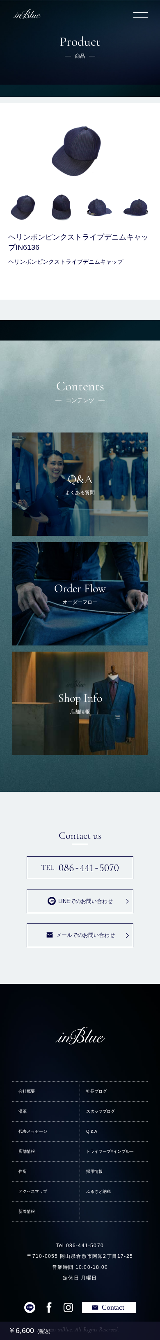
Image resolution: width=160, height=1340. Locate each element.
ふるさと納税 (98, 1191)
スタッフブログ (100, 1111)
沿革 (22, 1111)
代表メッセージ (32, 1131)
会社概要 (26, 1091)
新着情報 (26, 1211)
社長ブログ (96, 1091)
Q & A (91, 1131)
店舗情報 (26, 1151)
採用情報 (94, 1171)
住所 (22, 1171)
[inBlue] (26, 14)
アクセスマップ (32, 1191)
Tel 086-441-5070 (80, 1245)
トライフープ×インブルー (110, 1151)
